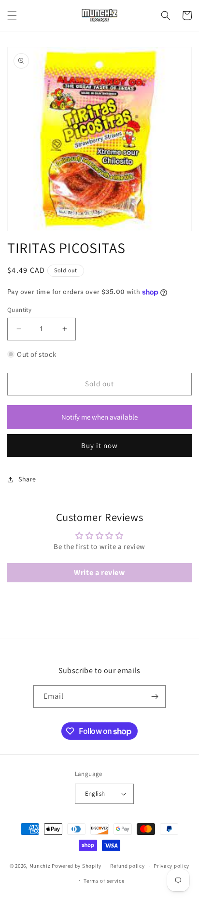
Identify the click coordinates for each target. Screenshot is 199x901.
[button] (12, 15)
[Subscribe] (154, 696)
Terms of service (104, 880)
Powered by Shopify (76, 865)
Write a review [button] (99, 572)
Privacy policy (171, 865)
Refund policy (127, 865)
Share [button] (27, 479)
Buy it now (99, 445)
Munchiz (40, 865)
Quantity (19, 310)
